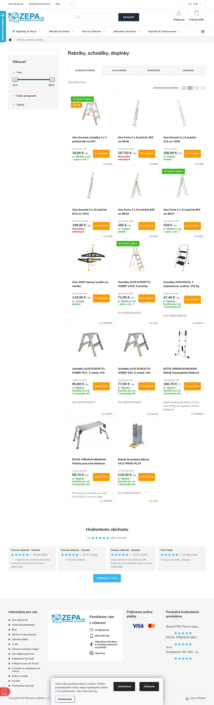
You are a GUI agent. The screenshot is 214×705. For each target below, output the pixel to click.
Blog (58, 4)
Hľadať (128, 17)
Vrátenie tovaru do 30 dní (25, 663)
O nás (15, 644)
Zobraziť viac (107, 578)
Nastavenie (65, 699)
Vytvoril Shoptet (197, 698)
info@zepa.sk (102, 630)
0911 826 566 (102, 635)
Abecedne (188, 70)
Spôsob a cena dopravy (24, 634)
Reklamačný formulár (23, 658)
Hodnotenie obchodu (107, 529)
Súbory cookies (20, 676)
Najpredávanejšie (85, 70)
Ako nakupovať (16, 4)
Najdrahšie (153, 70)
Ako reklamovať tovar (23, 653)
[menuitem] (27, 31)
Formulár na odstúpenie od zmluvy (26, 670)
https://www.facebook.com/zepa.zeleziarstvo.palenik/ (106, 644)
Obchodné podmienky (39, 4)
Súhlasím (149, 686)
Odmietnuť (124, 686)
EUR (195, 4)
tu (96, 691)
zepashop (100, 653)
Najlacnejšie (119, 70)
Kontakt (16, 680)
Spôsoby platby (20, 639)
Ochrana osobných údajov (25, 649)
